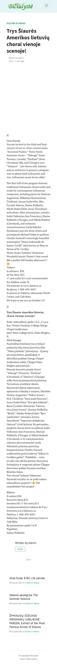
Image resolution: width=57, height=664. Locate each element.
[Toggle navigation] (46, 5)
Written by (16, 58)
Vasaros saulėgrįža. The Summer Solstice (23, 597)
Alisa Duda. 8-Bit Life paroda (27, 578)
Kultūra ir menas (16, 23)
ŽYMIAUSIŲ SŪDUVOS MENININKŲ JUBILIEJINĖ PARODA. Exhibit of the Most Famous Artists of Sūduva (27, 621)
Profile (20, 549)
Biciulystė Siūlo (16, 582)
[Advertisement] (28, 97)
